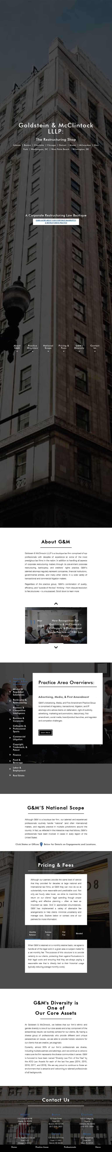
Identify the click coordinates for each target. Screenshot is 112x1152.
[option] (56, 625)
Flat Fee (63, 933)
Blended (79, 934)
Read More (56, 642)
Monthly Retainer (32, 933)
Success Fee (48, 933)
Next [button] (89, 625)
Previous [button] (22, 625)
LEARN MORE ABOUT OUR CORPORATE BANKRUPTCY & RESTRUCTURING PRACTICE (56, 222)
